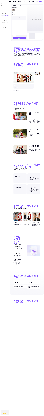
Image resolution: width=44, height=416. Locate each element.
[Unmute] (37, 72)
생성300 (19, 38)
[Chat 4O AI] (2, 1)
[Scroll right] (42, 36)
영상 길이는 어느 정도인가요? (19, 286)
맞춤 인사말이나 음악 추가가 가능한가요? (33, 282)
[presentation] (19, 18)
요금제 (27, 1)
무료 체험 (40, 1)
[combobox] (37, 1)
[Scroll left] (28, 36)
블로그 (30, 1)
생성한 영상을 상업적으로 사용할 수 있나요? (33, 287)
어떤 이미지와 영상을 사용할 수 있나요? (19, 282)
